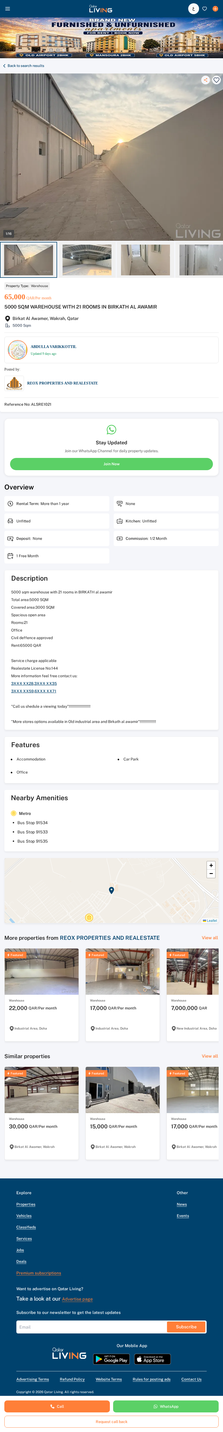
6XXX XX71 (45, 691)
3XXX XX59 (22, 691)
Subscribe (186, 1326)
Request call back (112, 1421)
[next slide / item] (220, 260)
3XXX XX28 (22, 683)
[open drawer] (7, 8)
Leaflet (211, 920)
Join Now (112, 464)
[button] (100, 8)
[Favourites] (204, 8)
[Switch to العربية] (193, 8)
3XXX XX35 (45, 683)
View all (210, 937)
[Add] (215, 8)
